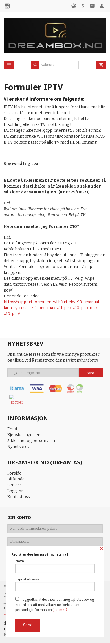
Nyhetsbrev (18, 446)
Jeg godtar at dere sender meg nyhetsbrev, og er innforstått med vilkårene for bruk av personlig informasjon (54, 605)
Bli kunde (16, 479)
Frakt (12, 429)
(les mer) (59, 610)
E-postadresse (27, 579)
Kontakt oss (18, 496)
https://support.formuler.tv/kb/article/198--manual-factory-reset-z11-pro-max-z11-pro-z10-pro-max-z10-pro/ (52, 308)
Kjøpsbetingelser (23, 434)
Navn (19, 561)
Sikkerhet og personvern (31, 440)
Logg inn (15, 491)
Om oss (14, 485)
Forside (14, 473)
